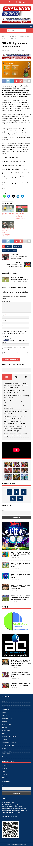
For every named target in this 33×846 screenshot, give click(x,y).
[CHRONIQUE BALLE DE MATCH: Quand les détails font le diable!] (5, 565)
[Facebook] (13, 2)
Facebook (4, 768)
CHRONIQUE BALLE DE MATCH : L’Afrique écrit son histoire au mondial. (20, 575)
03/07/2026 (14, 557)
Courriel (4, 320)
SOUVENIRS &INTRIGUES (8, 745)
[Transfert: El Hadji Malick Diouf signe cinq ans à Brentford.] (24, 464)
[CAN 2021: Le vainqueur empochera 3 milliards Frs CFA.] (21, 208)
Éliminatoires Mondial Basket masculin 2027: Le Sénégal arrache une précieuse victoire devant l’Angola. (16, 385)
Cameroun (17, 246)
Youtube (4, 765)
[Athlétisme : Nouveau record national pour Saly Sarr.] (16, 470)
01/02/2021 (14, 281)
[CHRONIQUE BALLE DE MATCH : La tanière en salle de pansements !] (5, 587)
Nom (3, 315)
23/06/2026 (14, 590)
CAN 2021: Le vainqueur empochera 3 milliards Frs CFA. (21, 215)
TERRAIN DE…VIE (6, 751)
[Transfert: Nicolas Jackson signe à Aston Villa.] (8, 470)
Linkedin (4, 777)
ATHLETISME (5, 707)
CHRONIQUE (5, 716)
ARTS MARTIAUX (6, 704)
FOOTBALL (4, 721)
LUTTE (3, 733)
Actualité (4, 701)
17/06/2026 (14, 601)
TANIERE (4, 748)
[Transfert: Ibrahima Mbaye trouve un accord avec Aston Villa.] (16, 464)
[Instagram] (20, 2)
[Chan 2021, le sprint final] (8, 208)
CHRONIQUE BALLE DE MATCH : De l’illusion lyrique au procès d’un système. (20, 554)
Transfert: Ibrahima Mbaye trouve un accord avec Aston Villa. (20, 674)
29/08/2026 (14, 667)
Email (3, 510)
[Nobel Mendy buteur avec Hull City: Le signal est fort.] (24, 470)
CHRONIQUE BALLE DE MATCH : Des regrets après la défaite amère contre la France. (20, 597)
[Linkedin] (23, 2)
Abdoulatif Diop (16, 51)
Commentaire (6, 301)
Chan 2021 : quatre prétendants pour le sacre (19, 278)
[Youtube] (9, 2)
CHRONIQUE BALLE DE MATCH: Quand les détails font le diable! (20, 564)
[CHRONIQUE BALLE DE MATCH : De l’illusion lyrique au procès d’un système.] (5, 554)
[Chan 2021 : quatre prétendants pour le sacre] (5, 279)
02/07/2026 (14, 568)
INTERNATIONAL (6, 730)
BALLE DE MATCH (6, 710)
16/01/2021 (6, 51)
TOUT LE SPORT (6, 754)
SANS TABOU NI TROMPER (9, 742)
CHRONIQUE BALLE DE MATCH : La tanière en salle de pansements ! (20, 586)
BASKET (4, 713)
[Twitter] (16, 2)
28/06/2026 (14, 579)
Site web (4, 326)
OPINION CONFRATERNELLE (9, 736)
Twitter (4, 771)
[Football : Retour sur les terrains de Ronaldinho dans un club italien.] (8, 477)
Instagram (4, 774)
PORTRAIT (4, 739)
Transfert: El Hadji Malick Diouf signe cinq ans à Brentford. (21, 684)
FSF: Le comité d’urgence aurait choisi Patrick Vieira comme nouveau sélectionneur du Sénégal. (15, 429)
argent (9, 246)
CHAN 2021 (6, 250)
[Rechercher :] (16, 30)
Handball (4, 727)
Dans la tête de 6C (7, 719)
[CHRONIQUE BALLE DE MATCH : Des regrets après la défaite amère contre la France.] (5, 598)
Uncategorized (6, 757)
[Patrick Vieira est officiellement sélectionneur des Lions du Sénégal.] (16, 477)
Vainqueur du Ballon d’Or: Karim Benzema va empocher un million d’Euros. (8, 232)
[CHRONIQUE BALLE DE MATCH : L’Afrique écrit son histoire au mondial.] (5, 576)
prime (14, 250)
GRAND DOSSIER (6, 724)
